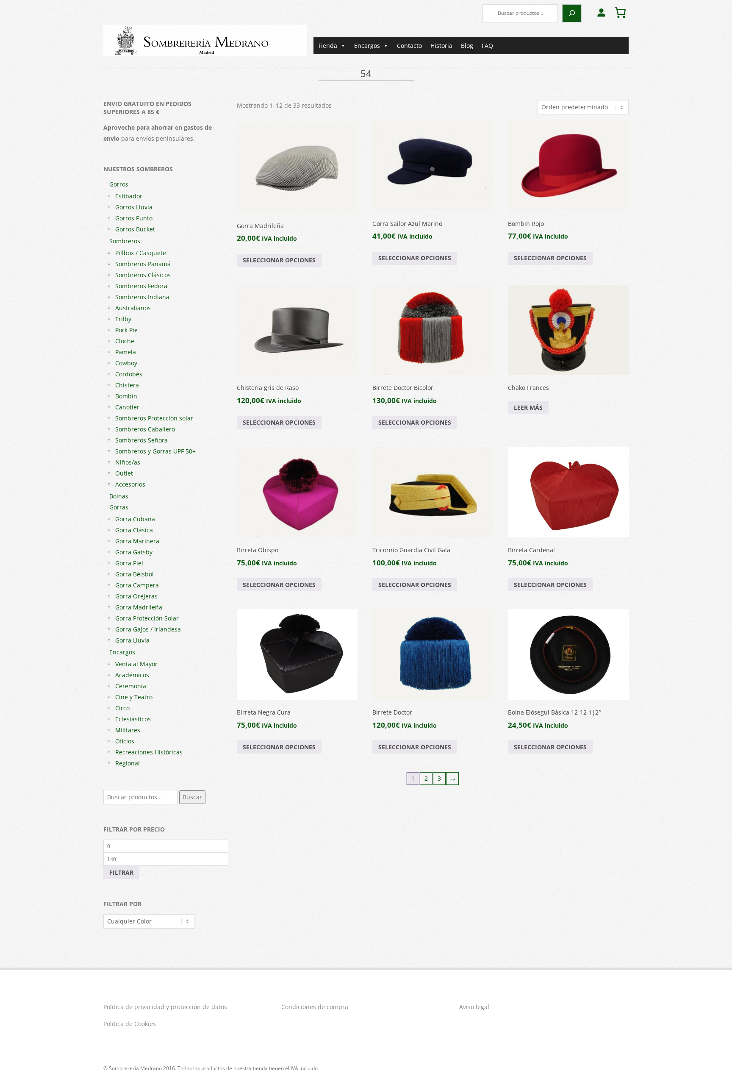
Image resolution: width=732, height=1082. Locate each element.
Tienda (327, 46)
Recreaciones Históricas (149, 752)
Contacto (409, 46)
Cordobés (128, 374)
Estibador (128, 196)
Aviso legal (474, 1007)
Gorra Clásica (134, 530)
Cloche (124, 341)
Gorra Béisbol (134, 574)
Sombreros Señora (141, 440)
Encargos (367, 46)
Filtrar (121, 872)
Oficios (124, 741)
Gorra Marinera (137, 541)
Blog (467, 46)
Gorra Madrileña (138, 607)
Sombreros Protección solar (154, 418)
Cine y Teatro (133, 697)
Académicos (132, 675)
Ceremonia (130, 686)
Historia (441, 46)
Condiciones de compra (314, 1007)
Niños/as (127, 462)
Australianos (133, 308)
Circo (122, 708)
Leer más (528, 407)
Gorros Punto (133, 218)
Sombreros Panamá (143, 264)
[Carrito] (620, 12)
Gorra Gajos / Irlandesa (148, 629)
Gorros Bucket (135, 229)
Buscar (192, 797)
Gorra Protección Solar (147, 618)
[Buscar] (572, 13)
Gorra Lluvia (132, 640)
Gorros (118, 184)
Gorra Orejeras (136, 596)
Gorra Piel (129, 563)
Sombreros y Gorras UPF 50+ (155, 451)
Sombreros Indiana (142, 297)
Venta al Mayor (136, 664)
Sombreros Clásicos (143, 275)
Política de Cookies (129, 1024)
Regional (127, 763)
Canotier (127, 407)
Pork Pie (126, 330)
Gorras (118, 507)
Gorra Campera (137, 585)
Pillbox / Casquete (140, 253)
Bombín (126, 396)
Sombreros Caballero (145, 429)
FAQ (487, 46)
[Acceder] (601, 12)
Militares (127, 730)
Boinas (118, 496)
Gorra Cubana (135, 519)
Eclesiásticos (133, 719)
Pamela (125, 352)
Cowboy (126, 363)
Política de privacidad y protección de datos (165, 1007)
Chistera (127, 385)
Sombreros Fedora (141, 286)
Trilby (123, 319)
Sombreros (124, 241)
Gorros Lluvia (133, 207)
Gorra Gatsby (133, 552)
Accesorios (130, 484)
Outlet (124, 473)
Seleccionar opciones (279, 260)
